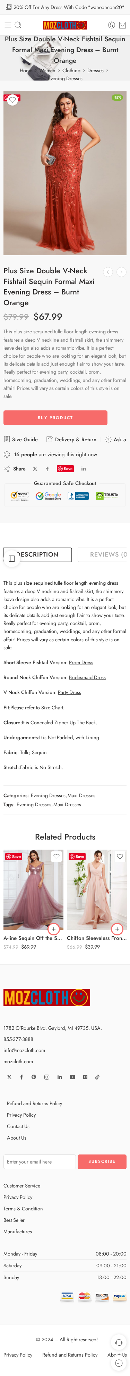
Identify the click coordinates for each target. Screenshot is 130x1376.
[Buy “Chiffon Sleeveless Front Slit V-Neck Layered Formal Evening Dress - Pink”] (117, 929)
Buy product (55, 418)
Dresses (95, 70)
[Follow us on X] (9, 1077)
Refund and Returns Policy (34, 1103)
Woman (47, 70)
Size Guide (24, 439)
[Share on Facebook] (47, 469)
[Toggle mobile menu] (7, 25)
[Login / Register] (111, 25)
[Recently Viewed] (119, 1363)
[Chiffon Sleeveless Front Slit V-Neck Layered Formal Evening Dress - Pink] (97, 890)
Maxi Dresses (81, 795)
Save (68, 468)
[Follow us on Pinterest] (34, 1077)
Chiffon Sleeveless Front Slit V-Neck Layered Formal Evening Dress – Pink (97, 938)
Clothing (71, 70)
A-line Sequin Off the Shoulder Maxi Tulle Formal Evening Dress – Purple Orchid (33, 938)
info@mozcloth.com (24, 1050)
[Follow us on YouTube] (72, 1077)
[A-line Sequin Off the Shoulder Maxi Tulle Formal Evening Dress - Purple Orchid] (33, 890)
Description (37, 554)
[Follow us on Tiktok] (97, 1077)
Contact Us (18, 1126)
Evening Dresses (65, 78)
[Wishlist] (12, 100)
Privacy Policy (21, 1114)
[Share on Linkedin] (83, 469)
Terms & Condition (23, 1208)
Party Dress (69, 692)
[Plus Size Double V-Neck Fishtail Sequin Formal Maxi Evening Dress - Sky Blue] (108, 272)
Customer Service (21, 1185)
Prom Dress (81, 662)
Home (26, 70)
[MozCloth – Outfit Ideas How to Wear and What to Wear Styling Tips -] (65, 25)
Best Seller (14, 1220)
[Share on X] (35, 469)
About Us (16, 1137)
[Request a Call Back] (119, 1342)
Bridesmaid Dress (87, 677)
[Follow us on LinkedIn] (59, 1077)
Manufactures (17, 1231)
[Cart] (123, 25)
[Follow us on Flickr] (85, 1077)
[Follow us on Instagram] (47, 1077)
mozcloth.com (18, 1061)
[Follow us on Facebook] (21, 1077)
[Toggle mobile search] (18, 25)
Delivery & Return (74, 439)
